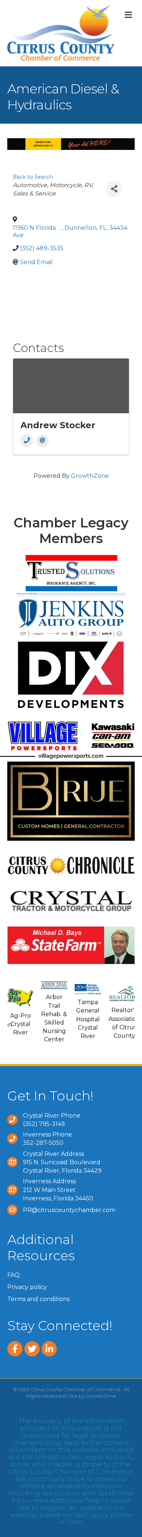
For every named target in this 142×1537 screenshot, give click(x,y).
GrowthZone (90, 475)
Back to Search (33, 177)
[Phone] (26, 440)
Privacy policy (27, 1287)
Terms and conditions (38, 1299)
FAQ (13, 1274)
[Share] (114, 189)
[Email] (42, 440)
